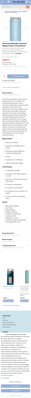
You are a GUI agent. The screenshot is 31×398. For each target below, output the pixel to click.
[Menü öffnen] (1, 2)
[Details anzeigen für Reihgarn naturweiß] (10, 277)
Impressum (4, 371)
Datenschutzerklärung (7, 375)
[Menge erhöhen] (27, 71)
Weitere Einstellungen (15, 382)
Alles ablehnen (15, 391)
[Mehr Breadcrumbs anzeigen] (2, 12)
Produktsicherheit (12, 246)
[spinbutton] (15, 71)
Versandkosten (16, 87)
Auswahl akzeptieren (15, 395)
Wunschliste (8, 1)
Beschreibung (11, 94)
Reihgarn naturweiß (8, 286)
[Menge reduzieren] (4, 71)
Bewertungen (8, 240)
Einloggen (29, 2)
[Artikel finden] (28, 7)
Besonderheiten (11, 234)
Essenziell (6, 378)
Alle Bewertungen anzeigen (20, 66)
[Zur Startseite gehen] (19, 2)
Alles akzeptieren (15, 386)
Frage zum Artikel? (11, 81)
